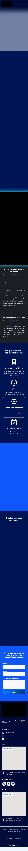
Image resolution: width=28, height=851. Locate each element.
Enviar (14, 692)
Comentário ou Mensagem (11, 678)
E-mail (5, 671)
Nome (5, 663)
